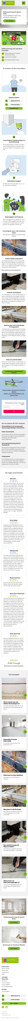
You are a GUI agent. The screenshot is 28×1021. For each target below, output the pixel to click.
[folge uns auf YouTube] (6, 1008)
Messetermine (5, 972)
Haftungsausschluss (6, 1015)
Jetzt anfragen (9, 21)
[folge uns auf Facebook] (3, 1008)
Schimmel (4, 981)
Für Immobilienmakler (7, 986)
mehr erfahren (14, 922)
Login (3, 974)
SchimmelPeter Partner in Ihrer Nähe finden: (14, 403)
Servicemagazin (6, 991)
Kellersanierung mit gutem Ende (12, 13)
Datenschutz (5, 1013)
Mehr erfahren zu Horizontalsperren (11, 270)
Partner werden (5, 968)
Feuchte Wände (6, 982)
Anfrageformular (14, 108)
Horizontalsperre (6, 984)
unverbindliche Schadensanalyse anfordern (14, 372)
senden (13, 411)
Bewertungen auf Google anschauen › (14, 666)
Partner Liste (5, 970)
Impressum (4, 1011)
